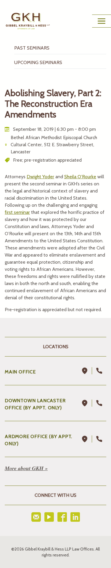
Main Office (20, 372)
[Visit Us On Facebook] (62, 517)
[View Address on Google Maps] (85, 370)
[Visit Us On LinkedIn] (75, 517)
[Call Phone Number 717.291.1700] (99, 370)
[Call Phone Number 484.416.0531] (99, 439)
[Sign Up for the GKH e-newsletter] (36, 517)
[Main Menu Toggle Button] (101, 21)
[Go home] (28, 21)
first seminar (17, 212)
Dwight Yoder (40, 176)
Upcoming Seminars (38, 62)
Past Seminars (31, 48)
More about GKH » (26, 468)
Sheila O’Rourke (80, 176)
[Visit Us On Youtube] (49, 517)
